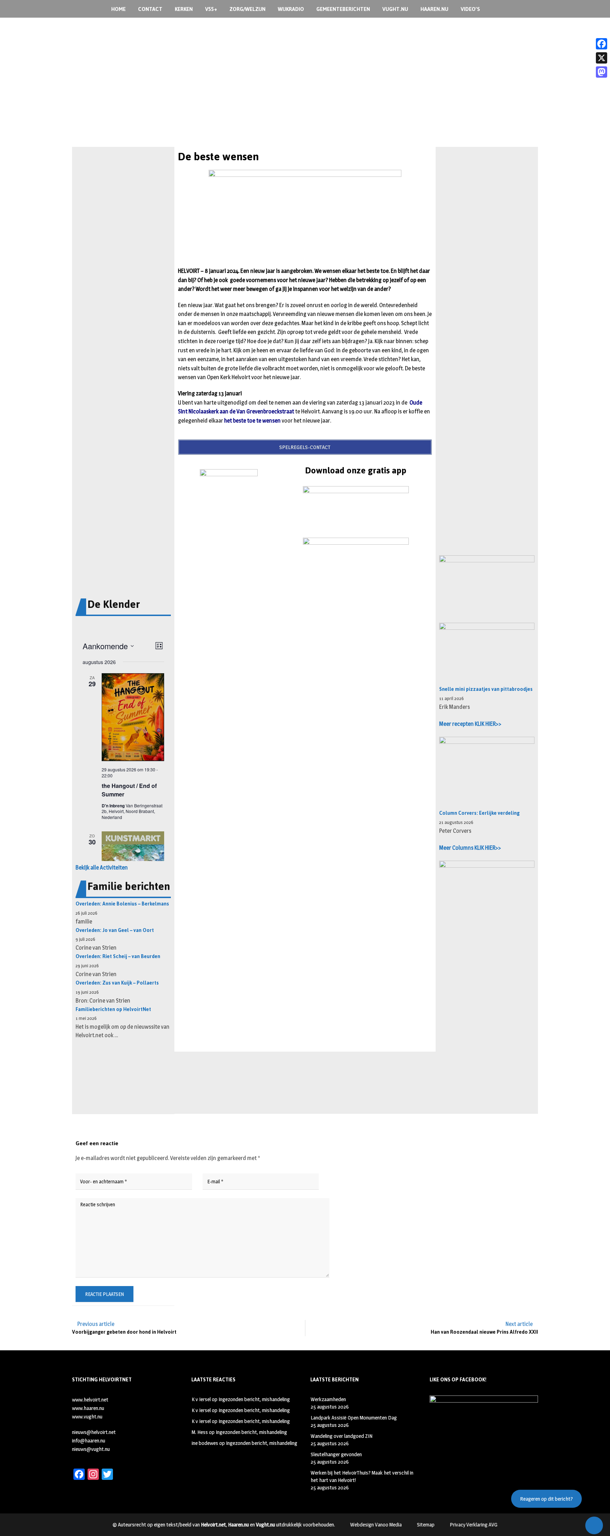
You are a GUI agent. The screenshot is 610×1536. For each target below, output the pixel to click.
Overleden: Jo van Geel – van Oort (115, 930)
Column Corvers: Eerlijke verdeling (479, 813)
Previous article (95, 1324)
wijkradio (291, 9)
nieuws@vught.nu (91, 1449)
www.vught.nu (87, 1416)
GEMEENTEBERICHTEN (343, 9)
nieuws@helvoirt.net (94, 1432)
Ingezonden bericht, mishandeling (254, 1399)
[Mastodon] (601, 72)
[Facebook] (601, 44)
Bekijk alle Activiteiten (102, 867)
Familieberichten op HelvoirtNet (113, 1009)
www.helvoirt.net (90, 1399)
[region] (305, 98)
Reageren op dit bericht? (546, 1498)
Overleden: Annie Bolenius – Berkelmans (122, 904)
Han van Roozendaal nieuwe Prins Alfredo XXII (484, 1332)
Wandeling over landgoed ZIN (341, 1436)
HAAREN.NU (434, 9)
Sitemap (426, 1524)
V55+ (211, 9)
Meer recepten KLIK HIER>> (470, 724)
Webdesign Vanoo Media (376, 1524)
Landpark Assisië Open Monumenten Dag (354, 1417)
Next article (519, 1324)
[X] (601, 58)
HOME (118, 9)
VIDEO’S (470, 9)
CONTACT (150, 9)
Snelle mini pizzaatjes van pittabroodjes (486, 689)
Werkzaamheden (328, 1399)
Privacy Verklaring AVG (473, 1524)
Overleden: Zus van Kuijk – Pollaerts (117, 983)
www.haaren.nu (88, 1408)
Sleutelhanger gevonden (336, 1454)
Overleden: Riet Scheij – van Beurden (118, 956)
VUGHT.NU (395, 9)
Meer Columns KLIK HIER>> (470, 847)
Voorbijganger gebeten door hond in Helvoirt (124, 1332)
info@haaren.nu (88, 1440)
